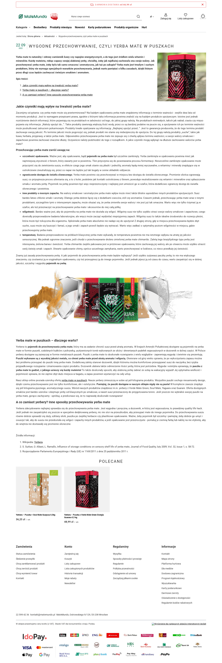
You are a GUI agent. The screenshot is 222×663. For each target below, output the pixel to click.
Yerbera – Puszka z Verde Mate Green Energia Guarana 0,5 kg (84, 516)
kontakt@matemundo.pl (42, 614)
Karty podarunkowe (99, 27)
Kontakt (20, 578)
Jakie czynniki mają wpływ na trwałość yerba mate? (50, 85)
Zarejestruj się (71, 553)
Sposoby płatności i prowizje (127, 559)
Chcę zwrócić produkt (27, 568)
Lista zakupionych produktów (79, 568)
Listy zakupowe (72, 563)
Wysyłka (117, 553)
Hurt (144, 27)
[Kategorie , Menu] (30, 27)
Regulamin (118, 563)
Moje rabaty (71, 578)
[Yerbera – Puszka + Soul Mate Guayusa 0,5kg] (39, 489)
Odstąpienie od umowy (124, 573)
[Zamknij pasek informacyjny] (202, 4)
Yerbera (38, 442)
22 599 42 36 (22, 614)
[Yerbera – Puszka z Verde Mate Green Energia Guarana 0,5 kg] (87, 489)
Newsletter (70, 583)
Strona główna (33, 36)
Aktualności (49, 36)
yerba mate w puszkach (74, 380)
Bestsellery (40, 27)
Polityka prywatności (123, 568)
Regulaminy (121, 546)
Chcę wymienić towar (26, 573)
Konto (68, 546)
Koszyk (68, 559)
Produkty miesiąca (61, 27)
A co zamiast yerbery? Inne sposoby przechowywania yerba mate (57, 94)
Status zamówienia (25, 553)
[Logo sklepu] (37, 16)
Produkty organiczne (126, 27)
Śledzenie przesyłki (25, 559)
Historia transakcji (74, 573)
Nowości (80, 27)
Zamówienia (24, 546)
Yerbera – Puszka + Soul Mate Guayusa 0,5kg (35, 515)
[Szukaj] (138, 16)
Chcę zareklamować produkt (30, 563)
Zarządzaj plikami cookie (125, 578)
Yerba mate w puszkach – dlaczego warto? (45, 90)
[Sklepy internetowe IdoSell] (179, 624)
